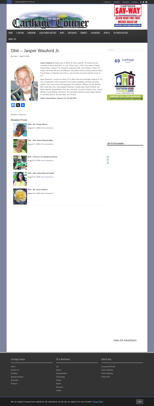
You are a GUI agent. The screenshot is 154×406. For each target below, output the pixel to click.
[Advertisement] (125, 120)
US (57, 367)
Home (10, 32)
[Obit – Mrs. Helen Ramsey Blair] (20, 146)
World (58, 384)
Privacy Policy (98, 402)
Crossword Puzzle (108, 367)
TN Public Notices (120, 32)
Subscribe (125, 2)
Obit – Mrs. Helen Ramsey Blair (40, 140)
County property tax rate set (25, 2)
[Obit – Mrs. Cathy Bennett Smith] (20, 179)
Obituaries (72, 32)
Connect (83, 32)
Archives (135, 2)
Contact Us (107, 2)
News (62, 32)
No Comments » (48, 128)
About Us (12, 39)
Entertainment (61, 373)
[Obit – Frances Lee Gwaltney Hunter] (20, 162)
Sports (107, 32)
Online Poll (105, 377)
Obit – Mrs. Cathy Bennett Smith (41, 173)
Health (58, 390)
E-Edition (117, 2)
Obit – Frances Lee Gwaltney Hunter (42, 157)
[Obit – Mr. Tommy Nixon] (20, 130)
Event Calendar (107, 370)
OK (139, 402)
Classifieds (95, 32)
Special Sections (17, 377)
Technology (60, 377)
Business (59, 387)
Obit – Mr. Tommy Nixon (37, 124)
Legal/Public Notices (47, 32)
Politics (58, 380)
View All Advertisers (125, 340)
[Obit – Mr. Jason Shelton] (20, 196)
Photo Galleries (107, 373)
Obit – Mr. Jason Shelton (38, 190)
